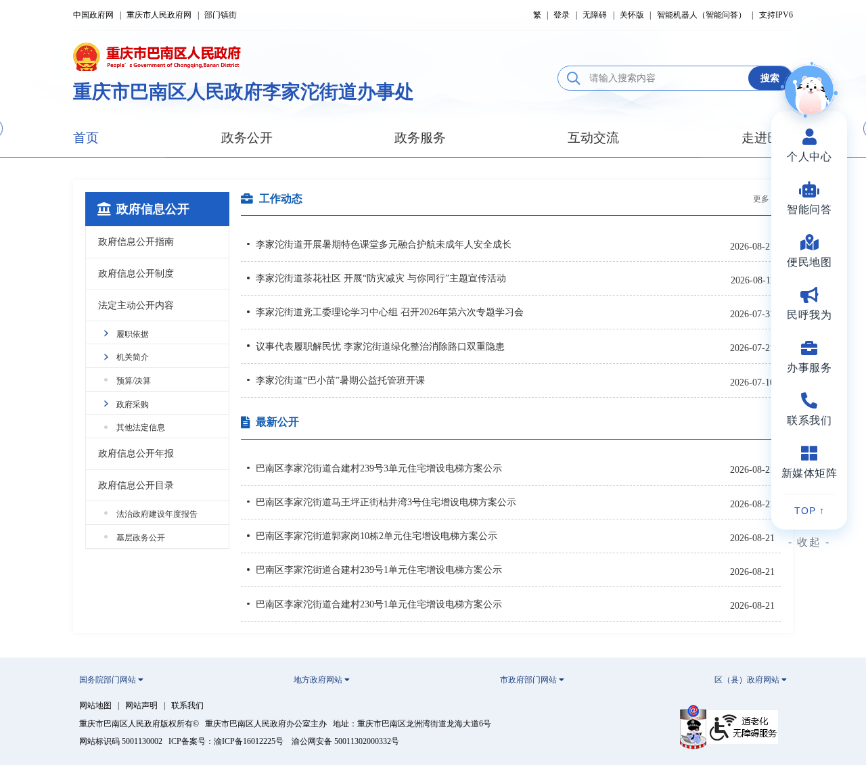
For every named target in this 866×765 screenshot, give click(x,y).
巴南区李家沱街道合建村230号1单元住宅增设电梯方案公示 (379, 604)
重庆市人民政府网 (159, 15)
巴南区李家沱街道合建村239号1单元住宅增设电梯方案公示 (379, 569)
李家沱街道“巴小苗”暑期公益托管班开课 (340, 380)
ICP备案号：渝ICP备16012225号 (225, 741)
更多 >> (767, 199)
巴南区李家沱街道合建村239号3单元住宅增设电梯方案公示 (379, 468)
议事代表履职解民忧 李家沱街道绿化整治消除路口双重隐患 (380, 346)
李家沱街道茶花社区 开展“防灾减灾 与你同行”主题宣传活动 (381, 278)
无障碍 (595, 15)
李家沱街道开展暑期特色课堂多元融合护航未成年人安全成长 (383, 244)
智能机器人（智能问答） (701, 15)
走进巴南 (767, 138)
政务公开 (247, 138)
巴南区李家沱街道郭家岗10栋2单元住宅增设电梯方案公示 (376, 535)
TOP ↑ (809, 510)
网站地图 (95, 705)
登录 (561, 15)
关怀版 (632, 15)
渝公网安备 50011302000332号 (345, 741)
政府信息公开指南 (136, 241)
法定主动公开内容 (136, 305)
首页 (86, 138)
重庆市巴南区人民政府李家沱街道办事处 (243, 91)
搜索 (769, 77)
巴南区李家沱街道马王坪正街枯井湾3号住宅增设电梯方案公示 (386, 501)
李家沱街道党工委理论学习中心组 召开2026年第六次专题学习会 (390, 311)
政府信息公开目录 (136, 485)
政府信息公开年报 (136, 453)
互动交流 (593, 138)
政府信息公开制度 (136, 273)
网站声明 (141, 705)
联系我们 (187, 705)
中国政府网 (93, 15)
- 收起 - (809, 542)
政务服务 (420, 138)
